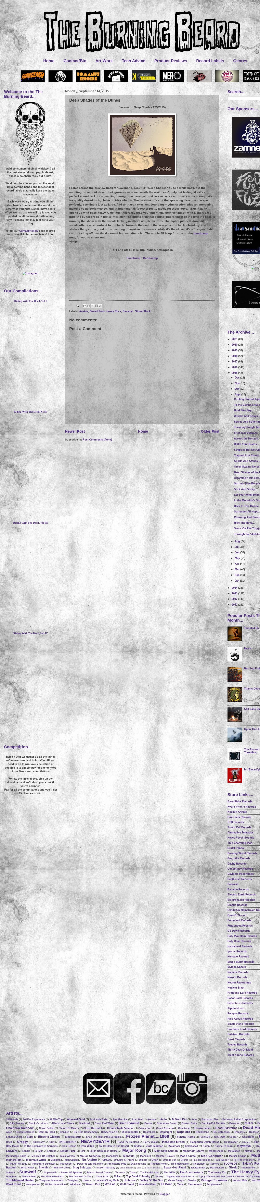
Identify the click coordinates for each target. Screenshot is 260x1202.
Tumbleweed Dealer (20, 1180)
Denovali (233, 884)
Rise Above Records (240, 1018)
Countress (184, 1128)
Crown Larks (202, 1128)
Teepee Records (237, 1044)
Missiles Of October (43, 1156)
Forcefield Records (239, 920)
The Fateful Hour (149, 1172)
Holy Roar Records (239, 941)
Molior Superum (90, 1155)
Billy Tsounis (17, 1123)
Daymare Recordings (241, 873)
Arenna (151, 1119)
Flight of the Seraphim (109, 1137)
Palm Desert (222, 1160)
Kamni (206, 1146)
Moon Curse (188, 1155)
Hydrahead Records (240, 946)
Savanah (128, 311)
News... (248, 648)
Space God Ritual (175, 1167)
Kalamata (174, 1146)
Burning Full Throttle (213, 1123)
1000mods (12, 1119)
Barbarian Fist (210, 1119)
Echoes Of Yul (14, 1137)
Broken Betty (189, 1123)
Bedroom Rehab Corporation (239, 1119)
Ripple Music (236, 1008)
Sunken (10, 1172)
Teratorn (120, 1172)
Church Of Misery (68, 1128)
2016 (235, 367)
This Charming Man (240, 842)
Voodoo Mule (240, 1180)
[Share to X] (92, 306)
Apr (237, 563)
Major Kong (134, 1150)
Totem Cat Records (239, 827)
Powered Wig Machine (90, 1164)
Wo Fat (110, 1184)
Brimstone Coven (167, 1123)
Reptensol (199, 1164)
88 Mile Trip (56, 1119)
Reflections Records (240, 1003)
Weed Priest (13, 1184)
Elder (30, 1136)
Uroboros (129, 1180)
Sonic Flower (126, 1168)
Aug (238, 541)
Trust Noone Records (241, 1054)
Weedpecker (33, 1184)
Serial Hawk (27, 1167)
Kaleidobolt (191, 1146)
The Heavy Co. (217, 1172)
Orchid (184, 1160)
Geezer (233, 1137)
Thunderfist (102, 1176)
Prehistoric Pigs (116, 1164)
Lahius (26, 1151)
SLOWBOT (230, 1163)
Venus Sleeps (176, 1180)
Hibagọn (246, 1142)
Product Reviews (170, 61)
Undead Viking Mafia (107, 1180)
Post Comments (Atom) (97, 439)
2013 (235, 593)
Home (48, 61)
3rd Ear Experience (34, 1119)
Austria (83, 311)
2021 (235, 339)
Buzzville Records (239, 858)
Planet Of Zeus (18, 1164)
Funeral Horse (186, 1136)
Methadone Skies (16, 1156)
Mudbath (56, 1160)
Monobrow (112, 1156)
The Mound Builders (52, 1176)
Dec (237, 377)
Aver (194, 1119)
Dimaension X (109, 1132)
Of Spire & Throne (124, 1160)
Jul (237, 546)
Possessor (66, 1164)
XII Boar (166, 1184)
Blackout (84, 1123)
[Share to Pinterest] (100, 306)
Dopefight (166, 1131)
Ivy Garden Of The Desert (114, 1146)
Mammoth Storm (193, 1150)
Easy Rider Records (240, 801)
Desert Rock (97, 311)
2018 (235, 356)
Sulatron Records (238, 1034)
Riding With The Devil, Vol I (30, 301)
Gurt (51, 1142)
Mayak (248, 1151)
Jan (237, 580)
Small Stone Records (241, 1023)
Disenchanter (130, 1131)
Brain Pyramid (129, 1123)
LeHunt (51, 1151)
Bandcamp (150, 258)
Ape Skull (137, 1119)
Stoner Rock (143, 311)
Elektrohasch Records (241, 899)
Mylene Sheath (237, 966)
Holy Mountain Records (242, 936)
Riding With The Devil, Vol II (30, 411)
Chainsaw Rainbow (20, 1128)
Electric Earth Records (242, 894)
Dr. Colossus (221, 1131)
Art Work (104, 61)
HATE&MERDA (67, 1142)
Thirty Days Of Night (240, 1049)
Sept (238, 394)
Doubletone (202, 1132)
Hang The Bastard (128, 1142)
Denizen (64, 1132)
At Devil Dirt (179, 1119)
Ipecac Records (237, 951)
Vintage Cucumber (214, 1180)
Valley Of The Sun (151, 1180)
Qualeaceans (138, 1164)
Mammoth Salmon (166, 1150)
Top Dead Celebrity (138, 1176)
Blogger (164, 1193)
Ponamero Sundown (43, 1164)
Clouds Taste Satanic (120, 1128)
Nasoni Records (237, 977)
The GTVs (169, 1172)
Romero (214, 1164)
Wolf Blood (127, 1184)
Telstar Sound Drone (98, 1172)
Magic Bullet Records (241, 961)
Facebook (133, 258)
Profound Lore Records (242, 992)
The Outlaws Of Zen (80, 1176)
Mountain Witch (36, 1159)
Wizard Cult (93, 1184)
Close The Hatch (93, 1128)
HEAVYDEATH (95, 1141)
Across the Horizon (246, 438)
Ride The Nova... (244, 522)
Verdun (192, 1180)
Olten (155, 1159)
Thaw (132, 1172)
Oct (237, 388)
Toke (117, 1176)
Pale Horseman (201, 1160)
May (238, 558)
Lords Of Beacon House (104, 1151)
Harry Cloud (150, 1142)
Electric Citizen (49, 1136)
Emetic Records (237, 904)
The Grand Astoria (191, 1172)
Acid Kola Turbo (99, 1119)
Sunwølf (27, 1171)
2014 (235, 587)
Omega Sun (169, 1160)
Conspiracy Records (240, 868)
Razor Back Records (240, 998)
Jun (237, 552)
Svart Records (236, 1039)
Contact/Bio (75, 61)
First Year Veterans (246, 432)
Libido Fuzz (68, 1150)
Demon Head (47, 1131)
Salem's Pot (250, 1163)
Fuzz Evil (204, 1137)
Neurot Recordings (239, 982)
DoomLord (149, 1132)
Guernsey (39, 1142)
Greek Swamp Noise (246, 466)
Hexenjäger (231, 1142)
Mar (237, 569)
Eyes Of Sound (237, 915)
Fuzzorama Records (240, 925)
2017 (235, 361)
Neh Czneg (71, 1160)
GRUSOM (219, 1137)
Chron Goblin (46, 1128)
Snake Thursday (105, 1167)
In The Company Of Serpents (41, 1146)
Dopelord (183, 1131)
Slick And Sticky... (245, 489)
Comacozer (145, 1128)
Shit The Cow (61, 1167)
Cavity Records (237, 863)
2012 (235, 598)
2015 (235, 372)
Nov (237, 383)
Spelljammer (198, 1167)
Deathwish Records (240, 879)
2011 (235, 604)
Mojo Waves (67, 1156)
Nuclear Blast (236, 987)
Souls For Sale (152, 1168)
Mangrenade (216, 1151)
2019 (235, 350)
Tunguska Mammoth (51, 1180)
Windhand (75, 1184)
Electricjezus (73, 1136)
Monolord (145, 1156)
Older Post (210, 431)
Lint (83, 1151)
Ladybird (11, 1150)
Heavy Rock (113, 311)
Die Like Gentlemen (85, 1132)
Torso (158, 1176)
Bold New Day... (244, 410)
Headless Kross (173, 1141)
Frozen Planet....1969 (147, 1136)
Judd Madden (154, 1146)
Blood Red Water (104, 1123)
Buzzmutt (234, 1123)
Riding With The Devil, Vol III (30, 522)
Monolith (128, 1155)
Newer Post (75, 431)
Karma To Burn (224, 1146)
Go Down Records (239, 930)
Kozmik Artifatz (237, 811)
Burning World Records (242, 853)
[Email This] (85, 306)
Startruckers (217, 1167)
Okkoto (143, 1160)
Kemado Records (238, 956)
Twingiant (72, 1180)
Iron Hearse (69, 1146)
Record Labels (210, 61)
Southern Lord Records (242, 1029)
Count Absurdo (165, 1128)
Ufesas (87, 1180)
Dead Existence (226, 1128)
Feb (237, 575)
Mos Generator (212, 1155)
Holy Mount (12, 1146)
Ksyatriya (244, 1146)
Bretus (148, 1123)
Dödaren (254, 1132)
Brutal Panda (236, 848)
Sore (139, 1168)
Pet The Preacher (244, 1160)
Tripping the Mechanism (180, 1176)
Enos (89, 1137)
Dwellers (240, 1132)
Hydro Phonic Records (242, 806)
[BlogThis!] (89, 306)
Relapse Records (238, 1013)
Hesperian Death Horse (204, 1141)
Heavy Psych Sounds (241, 837)
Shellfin (44, 1167)
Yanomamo (195, 1184)
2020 (235, 344)
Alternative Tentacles (241, 832)
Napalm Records (238, 972)
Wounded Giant (147, 1184)
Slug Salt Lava (82, 1167)
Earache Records (238, 889)
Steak (233, 1167)
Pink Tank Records (239, 817)
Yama (180, 1184)
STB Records (236, 822)
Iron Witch (87, 1146)
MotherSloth (14, 1159)
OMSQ (106, 1160)
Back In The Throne (246, 506)
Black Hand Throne (63, 1123)
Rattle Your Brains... (246, 444)
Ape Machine (120, 1119)
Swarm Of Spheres (71, 1172)
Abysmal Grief (76, 1119)
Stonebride (248, 1167)
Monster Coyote (165, 1156)
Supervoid (50, 1172)
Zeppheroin (213, 1184)
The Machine (29, 1176)
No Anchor (89, 1159)
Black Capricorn (38, 1123)
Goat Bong (248, 1137)
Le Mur (39, 1151)
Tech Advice (133, 61)
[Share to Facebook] (96, 306)
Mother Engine (237, 1156)
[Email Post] (77, 305)
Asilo (163, 1119)
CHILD (249, 1123)
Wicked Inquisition (55, 1184)
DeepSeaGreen (25, 1132)
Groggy (22, 1141)
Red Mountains (180, 1164)
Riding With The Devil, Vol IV (30, 633)
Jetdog (138, 1146)
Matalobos (234, 1151)
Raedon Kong (159, 1164)
